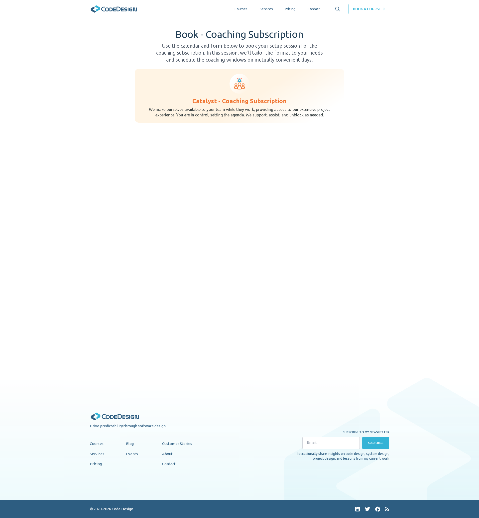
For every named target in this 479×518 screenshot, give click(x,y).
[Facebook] (377, 509)
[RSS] (387, 509)
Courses (241, 9)
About (167, 454)
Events (132, 454)
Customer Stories (177, 443)
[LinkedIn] (357, 509)
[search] (338, 9)
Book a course (367, 9)
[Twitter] (367, 509)
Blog (130, 443)
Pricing (290, 9)
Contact (314, 9)
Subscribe (376, 442)
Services (266, 9)
